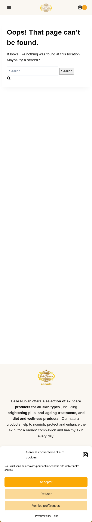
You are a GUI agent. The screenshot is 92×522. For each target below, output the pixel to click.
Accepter (46, 482)
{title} (56, 515)
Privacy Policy (43, 515)
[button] (85, 455)
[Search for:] (33, 71)
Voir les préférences (46, 505)
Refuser (46, 494)
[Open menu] (9, 7)
